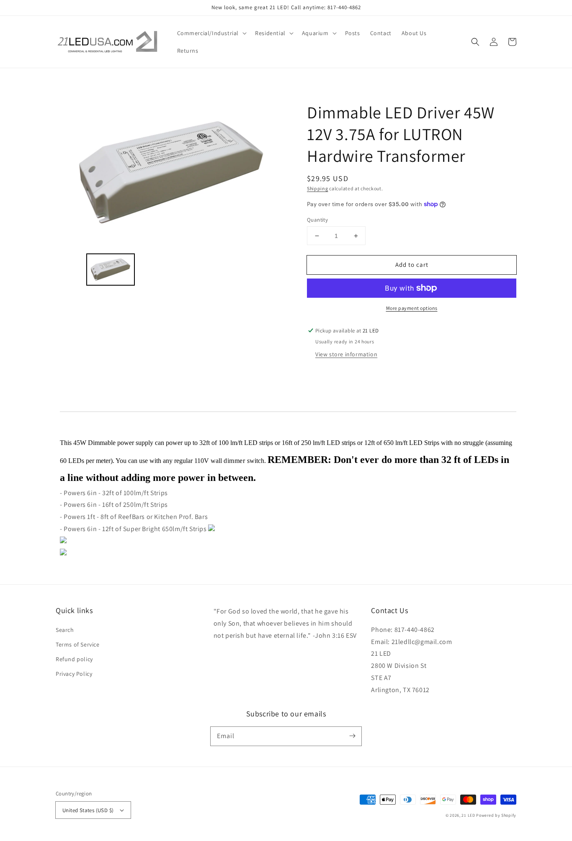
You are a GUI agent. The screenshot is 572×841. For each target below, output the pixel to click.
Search (65, 630)
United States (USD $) (87, 810)
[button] (211, 33)
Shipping (317, 188)
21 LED (468, 815)
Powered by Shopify (496, 815)
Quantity (317, 219)
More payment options (412, 308)
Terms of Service (78, 644)
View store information (346, 354)
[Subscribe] (352, 736)
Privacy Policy (74, 673)
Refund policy (74, 659)
